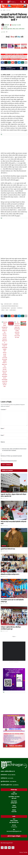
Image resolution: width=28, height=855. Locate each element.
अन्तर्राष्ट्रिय (4, 491)
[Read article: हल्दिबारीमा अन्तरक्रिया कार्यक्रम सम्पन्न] (14, 563)
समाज (17, 28)
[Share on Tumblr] (15, 62)
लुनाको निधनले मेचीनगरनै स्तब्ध (8, 549)
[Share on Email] (12, 62)
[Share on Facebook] (2, 62)
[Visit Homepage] (11, 1)
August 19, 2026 (4, 525)
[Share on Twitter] (6, 62)
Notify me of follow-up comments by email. (11, 456)
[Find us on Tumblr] (12, 847)
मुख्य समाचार (10, 28)
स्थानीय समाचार (21, 28)
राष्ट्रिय (14, 28)
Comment (4, 409)
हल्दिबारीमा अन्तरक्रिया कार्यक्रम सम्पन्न (10, 574)
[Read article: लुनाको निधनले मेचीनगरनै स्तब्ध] (14, 537)
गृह (1, 10)
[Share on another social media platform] (25, 62)
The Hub (25, 852)
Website (3, 442)
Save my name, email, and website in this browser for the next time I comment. (14, 449)
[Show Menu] (2, 2)
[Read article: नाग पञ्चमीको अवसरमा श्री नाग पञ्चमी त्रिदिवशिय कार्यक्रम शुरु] (14, 588)
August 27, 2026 (4, 498)
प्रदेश (4, 10)
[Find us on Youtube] (9, 847)
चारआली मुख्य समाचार (5, 308)
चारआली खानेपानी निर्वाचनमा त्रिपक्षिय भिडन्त (9, 306)
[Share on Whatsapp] (9, 62)
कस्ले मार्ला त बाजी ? (8, 304)
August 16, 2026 (4, 576)
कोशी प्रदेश (8, 10)
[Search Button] (21, 2)
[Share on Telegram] (19, 62)
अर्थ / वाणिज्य (4, 518)
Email (2, 435)
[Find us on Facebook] (2, 847)
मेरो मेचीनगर (20, 308)
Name (3, 428)
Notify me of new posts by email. (9, 460)
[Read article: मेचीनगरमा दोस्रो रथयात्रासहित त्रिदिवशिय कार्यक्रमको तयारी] (14, 510)
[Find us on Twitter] (5, 847)
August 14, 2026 (4, 631)
